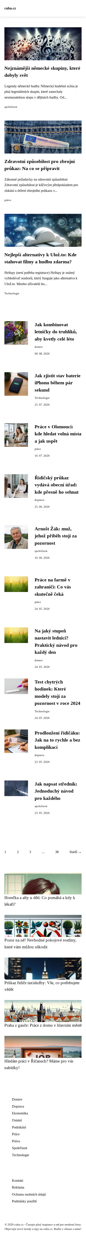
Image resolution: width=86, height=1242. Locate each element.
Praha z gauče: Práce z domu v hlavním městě (43, 1025)
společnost (10, 106)
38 (57, 852)
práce (38, 449)
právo (7, 200)
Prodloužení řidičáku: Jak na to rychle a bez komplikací (57, 740)
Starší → (75, 852)
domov (39, 346)
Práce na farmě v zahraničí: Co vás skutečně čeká (53, 587)
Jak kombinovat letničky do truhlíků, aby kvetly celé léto (56, 332)
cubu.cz (10, 8)
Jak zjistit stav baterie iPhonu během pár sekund (57, 383)
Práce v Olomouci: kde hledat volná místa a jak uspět (58, 434)
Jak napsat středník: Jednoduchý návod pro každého (56, 791)
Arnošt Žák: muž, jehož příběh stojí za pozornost (56, 536)
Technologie (11, 293)
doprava (39, 500)
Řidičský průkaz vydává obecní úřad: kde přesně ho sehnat (57, 485)
